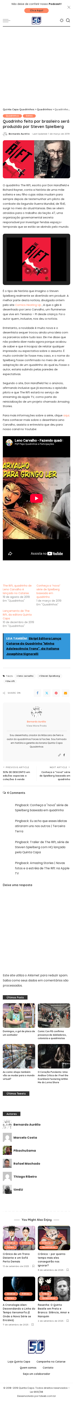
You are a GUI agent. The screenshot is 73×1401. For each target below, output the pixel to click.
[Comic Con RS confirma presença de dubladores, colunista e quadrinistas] (54, 1015)
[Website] (59, 755)
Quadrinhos (12, 116)
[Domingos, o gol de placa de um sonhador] (19, 1015)
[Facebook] (37, 693)
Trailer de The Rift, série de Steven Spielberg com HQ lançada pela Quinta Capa (42, 847)
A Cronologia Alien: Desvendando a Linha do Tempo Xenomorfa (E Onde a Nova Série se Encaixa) (19, 1312)
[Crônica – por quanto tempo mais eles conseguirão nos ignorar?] (54, 1238)
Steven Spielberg (50, 676)
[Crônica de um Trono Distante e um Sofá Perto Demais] (19, 1238)
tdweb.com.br (47, 1396)
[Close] (69, 7)
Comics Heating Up (28, 305)
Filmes (25, 1294)
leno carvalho (26, 676)
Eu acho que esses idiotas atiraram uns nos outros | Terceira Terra (41, 826)
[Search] (68, 20)
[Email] (65, 693)
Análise (11, 1243)
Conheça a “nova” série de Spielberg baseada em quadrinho (48, 591)
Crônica (26, 1243)
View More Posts (36, 725)
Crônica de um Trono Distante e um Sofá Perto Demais (16, 1257)
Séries (29, 116)
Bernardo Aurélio (19, 134)
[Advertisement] (36, 65)
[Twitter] (47, 693)
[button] (28, 270)
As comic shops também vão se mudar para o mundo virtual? (19, 1075)
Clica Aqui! (36, 10)
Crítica (45, 1294)
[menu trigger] (7, 20)
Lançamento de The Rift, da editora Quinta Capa (17, 614)
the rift (11, 681)
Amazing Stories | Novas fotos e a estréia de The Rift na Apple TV (42, 868)
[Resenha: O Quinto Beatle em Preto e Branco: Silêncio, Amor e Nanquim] (54, 1289)
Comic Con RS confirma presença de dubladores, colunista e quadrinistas (52, 1035)
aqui (66, 415)
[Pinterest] (56, 693)
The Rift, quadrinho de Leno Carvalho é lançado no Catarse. (17, 589)
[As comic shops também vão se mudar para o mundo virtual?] (19, 1056)
